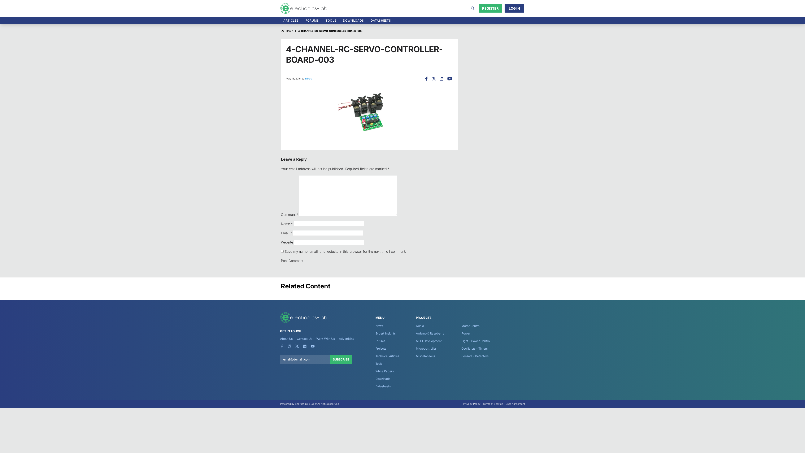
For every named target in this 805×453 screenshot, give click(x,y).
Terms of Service (493, 403)
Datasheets (381, 20)
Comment (289, 214)
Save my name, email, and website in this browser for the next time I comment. (345, 251)
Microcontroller (426, 348)
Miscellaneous (425, 356)
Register (490, 8)
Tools (331, 20)
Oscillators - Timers (474, 348)
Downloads (382, 378)
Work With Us (325, 338)
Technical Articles (387, 356)
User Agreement (515, 403)
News (379, 326)
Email (286, 233)
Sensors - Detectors (474, 356)
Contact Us (304, 338)
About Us (286, 338)
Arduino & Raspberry (430, 333)
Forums (312, 20)
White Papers (384, 371)
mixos (308, 78)
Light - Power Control (475, 341)
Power (465, 333)
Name (287, 224)
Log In (514, 8)
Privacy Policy (471, 403)
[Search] (473, 8)
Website (287, 242)
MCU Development (429, 341)
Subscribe (341, 359)
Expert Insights (385, 333)
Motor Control (470, 326)
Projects (380, 348)
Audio (420, 326)
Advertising (346, 338)
